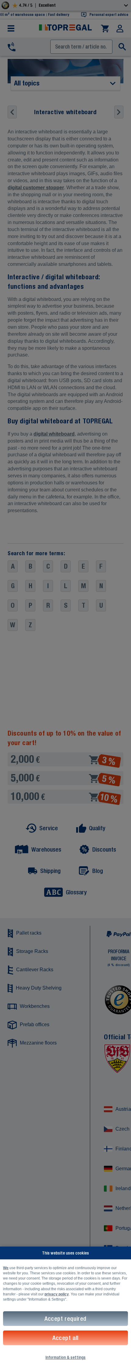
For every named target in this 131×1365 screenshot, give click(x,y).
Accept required (65, 1318)
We (6, 1268)
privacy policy (56, 1294)
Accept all (65, 1337)
